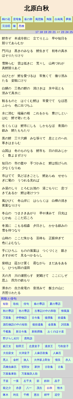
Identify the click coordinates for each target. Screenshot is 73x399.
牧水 (60, 388)
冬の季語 (24, 310)
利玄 (16, 394)
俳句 (26, 303)
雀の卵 (28, 19)
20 (49, 32)
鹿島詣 (28, 338)
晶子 (57, 380)
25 (71, 32)
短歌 (5, 303)
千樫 (26, 394)
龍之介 (7, 388)
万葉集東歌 (10, 373)
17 (37, 32)
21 (54, 32)
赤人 (68, 359)
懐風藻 (65, 310)
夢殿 (68, 19)
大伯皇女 (8, 353)
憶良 (58, 359)
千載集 (7, 331)
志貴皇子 (34, 346)
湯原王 (49, 346)
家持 (37, 366)
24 (67, 32)
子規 (5, 380)
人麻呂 (57, 353)
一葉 (16, 380)
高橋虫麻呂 (10, 366)
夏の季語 (55, 303)
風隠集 (39, 19)
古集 (60, 366)
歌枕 (16, 303)
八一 (29, 388)
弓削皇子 (63, 346)
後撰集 (49, 317)
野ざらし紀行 (11, 338)
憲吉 (36, 394)
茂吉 (39, 388)
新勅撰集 (37, 331)
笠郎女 (25, 366)
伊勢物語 (21, 317)
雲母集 (17, 19)
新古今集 (21, 331)
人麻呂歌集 (41, 353)
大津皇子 (24, 353)
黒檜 (21, 26)
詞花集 (65, 324)
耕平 (47, 394)
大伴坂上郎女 (42, 359)
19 (45, 32)
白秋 (49, 388)
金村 (16, 359)
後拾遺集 (37, 324)
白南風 (59, 19)
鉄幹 (47, 380)
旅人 (26, 359)
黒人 (5, 359)
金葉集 (52, 324)
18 (41, 32)
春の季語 (39, 303)
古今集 (36, 317)
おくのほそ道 (55, 331)
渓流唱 (6, 26)
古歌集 (49, 366)
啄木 (5, 394)
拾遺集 (62, 317)
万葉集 (7, 317)
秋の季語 (8, 310)
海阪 (49, 19)
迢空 (57, 394)
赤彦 (18, 388)
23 (62, 32)
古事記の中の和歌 (45, 310)
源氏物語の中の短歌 (15, 324)
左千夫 (28, 380)
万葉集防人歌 (29, 373)
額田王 (20, 346)
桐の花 (6, 19)
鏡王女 (7, 346)
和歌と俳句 (9, 298)
